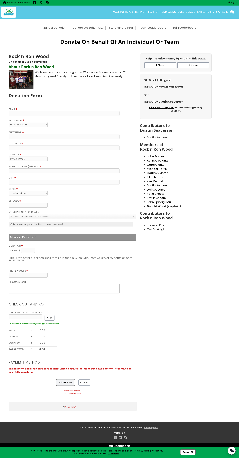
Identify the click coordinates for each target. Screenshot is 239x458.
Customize (113, 453)
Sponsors (222, 11)
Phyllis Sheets (156, 198)
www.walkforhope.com (18, 2)
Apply (49, 317)
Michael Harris (157, 169)
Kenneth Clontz (157, 160)
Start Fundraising (121, 28)
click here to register (161, 107)
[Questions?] (47, 2)
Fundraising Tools (172, 11)
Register (153, 11)
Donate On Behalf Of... (87, 28)
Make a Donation (54, 28)
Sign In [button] (233, 2)
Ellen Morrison (156, 177)
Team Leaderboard (152, 28)
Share (160, 65)
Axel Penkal (155, 181)
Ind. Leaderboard (184, 28)
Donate (190, 11)
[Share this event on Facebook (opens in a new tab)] (34, 3)
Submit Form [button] (65, 382)
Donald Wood (157, 206)
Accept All (188, 452)
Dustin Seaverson (159, 185)
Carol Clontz (155, 165)
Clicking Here (151, 427)
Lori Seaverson (157, 190)
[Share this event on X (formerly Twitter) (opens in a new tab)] (40, 3)
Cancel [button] (84, 382)
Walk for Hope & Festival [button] (128, 11)
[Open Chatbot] (232, 451)
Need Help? (70, 407)
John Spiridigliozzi (159, 202)
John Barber (155, 156)
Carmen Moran (157, 173)
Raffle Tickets (205, 11)
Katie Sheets (155, 194)
